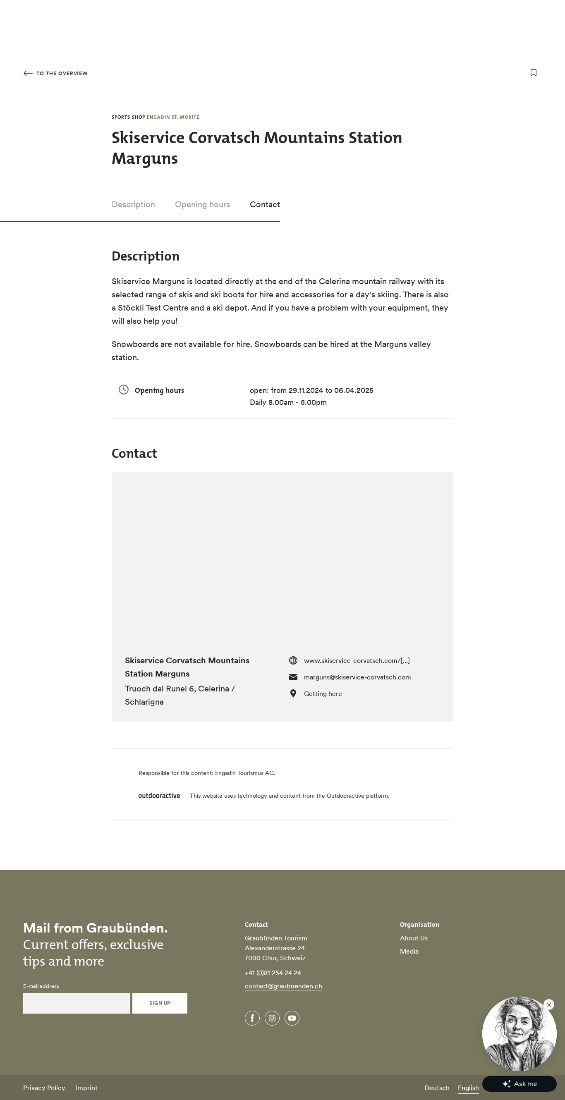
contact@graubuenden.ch (283, 986)
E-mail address (41, 986)
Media (409, 951)
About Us (414, 938)
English (468, 1087)
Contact (265, 204)
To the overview (61, 73)
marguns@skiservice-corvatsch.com (357, 677)
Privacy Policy (44, 1087)
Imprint (86, 1087)
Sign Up (159, 1003)
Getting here (323, 693)
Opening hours (202, 204)
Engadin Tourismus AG (244, 773)
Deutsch (437, 1087)
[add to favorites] (533, 73)
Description (133, 204)
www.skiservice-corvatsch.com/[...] (357, 660)
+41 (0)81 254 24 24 (273, 972)
